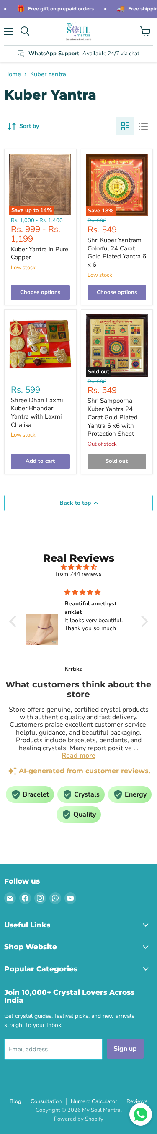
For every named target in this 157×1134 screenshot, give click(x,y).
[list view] (143, 126)
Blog (15, 1101)
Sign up (125, 1048)
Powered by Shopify (78, 1119)
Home (12, 74)
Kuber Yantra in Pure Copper (39, 253)
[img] (78, 567)
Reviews (136, 1101)
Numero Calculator (94, 1101)
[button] (15, 621)
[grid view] (125, 126)
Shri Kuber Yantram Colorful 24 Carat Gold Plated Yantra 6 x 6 (117, 252)
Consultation (46, 1101)
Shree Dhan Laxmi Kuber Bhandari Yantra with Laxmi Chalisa (37, 412)
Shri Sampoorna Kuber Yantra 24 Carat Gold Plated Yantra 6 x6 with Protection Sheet (113, 417)
